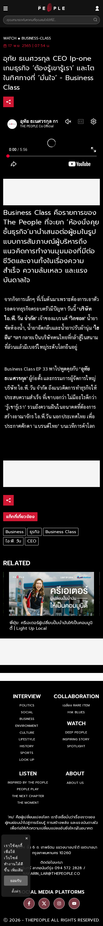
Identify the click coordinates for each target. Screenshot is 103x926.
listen (28, 773)
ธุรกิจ (34, 532)
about (75, 773)
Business (15, 532)
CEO (31, 541)
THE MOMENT (28, 802)
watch (9, 38)
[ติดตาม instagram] (59, 903)
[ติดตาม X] (44, 903)
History (27, 746)
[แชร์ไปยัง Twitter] (30, 101)
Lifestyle (27, 739)
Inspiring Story (76, 739)
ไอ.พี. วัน (13, 541)
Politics (27, 705)
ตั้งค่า (16, 891)
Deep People (76, 732)
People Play (28, 789)
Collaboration (76, 696)
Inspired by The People (28, 782)
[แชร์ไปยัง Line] (42, 102)
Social (27, 712)
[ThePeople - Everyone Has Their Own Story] (51, 10)
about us (75, 782)
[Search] (95, 20)
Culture (27, 732)
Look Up (26, 759)
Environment (26, 725)
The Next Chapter (28, 796)
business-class (36, 38)
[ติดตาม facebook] (29, 903)
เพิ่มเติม (17, 869)
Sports (26, 752)
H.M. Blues (76, 712)
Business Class (60, 532)
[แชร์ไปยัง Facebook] (19, 102)
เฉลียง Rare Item (76, 705)
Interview (27, 696)
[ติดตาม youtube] (74, 903)
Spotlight (76, 746)
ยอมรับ (15, 881)
